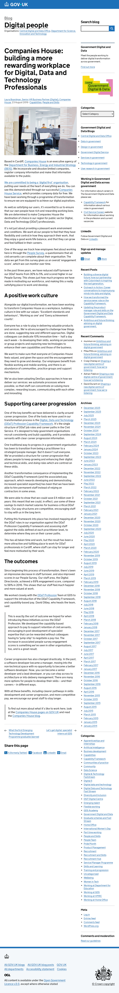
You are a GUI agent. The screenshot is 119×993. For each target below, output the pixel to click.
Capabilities (36, 102)
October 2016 (91, 680)
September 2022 (92, 476)
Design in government (92, 146)
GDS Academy (91, 810)
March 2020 (90, 547)
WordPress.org (91, 926)
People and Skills (51, 102)
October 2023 (91, 453)
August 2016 (90, 688)
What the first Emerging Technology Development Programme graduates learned (24, 733)
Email (63, 752)
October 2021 (91, 498)
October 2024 (91, 430)
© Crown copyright (103, 984)
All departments (14, 969)
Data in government (91, 141)
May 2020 (89, 540)
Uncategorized (91, 874)
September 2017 (92, 642)
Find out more (88, 67)
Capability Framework (95, 202)
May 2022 (89, 483)
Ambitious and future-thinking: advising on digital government (99, 323)
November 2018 (92, 589)
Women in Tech (91, 881)
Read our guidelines (91, 940)
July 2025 (89, 415)
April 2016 (89, 691)
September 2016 (92, 684)
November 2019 (92, 555)
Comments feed (92, 922)
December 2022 (92, 468)
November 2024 (92, 426)
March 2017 (90, 661)
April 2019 (89, 574)
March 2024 (90, 441)
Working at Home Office (96, 899)
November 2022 (92, 472)
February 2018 (91, 623)
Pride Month (90, 843)
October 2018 (91, 593)
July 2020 (89, 532)
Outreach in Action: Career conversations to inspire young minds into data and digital (99, 290)
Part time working (92, 832)
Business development (95, 751)
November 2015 (92, 695)
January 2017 (90, 669)
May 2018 (89, 612)
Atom (104, 259)
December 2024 (92, 423)
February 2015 (91, 718)
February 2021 (91, 510)
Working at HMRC (93, 896)
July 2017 (88, 650)
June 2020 (89, 536)
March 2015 (90, 714)
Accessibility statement (40, 969)
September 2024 (92, 434)
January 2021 (90, 513)
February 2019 (91, 582)
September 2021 (92, 502)
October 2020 (91, 525)
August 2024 (90, 438)
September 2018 (92, 597)
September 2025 (92, 411)
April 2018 (89, 616)
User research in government (95, 168)
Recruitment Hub (92, 858)
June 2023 (89, 460)
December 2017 (91, 631)
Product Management (95, 847)
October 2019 (91, 559)
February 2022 (91, 491)
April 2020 (89, 544)
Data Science (90, 770)
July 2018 (88, 604)
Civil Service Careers (94, 212)
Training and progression (96, 870)
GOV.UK (61, 964)
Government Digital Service (95, 152)
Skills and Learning (93, 866)
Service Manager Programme (98, 862)
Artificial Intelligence (94, 747)
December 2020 (92, 517)
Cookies (62, 969)
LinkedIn (51, 752)
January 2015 (90, 722)
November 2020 (92, 521)
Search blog (90, 22)
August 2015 (90, 706)
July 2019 (88, 566)
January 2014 (90, 725)
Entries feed (90, 918)
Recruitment (90, 851)
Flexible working (92, 806)
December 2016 (92, 672)
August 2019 (90, 563)
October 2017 (91, 638)
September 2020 (92, 529)
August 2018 (90, 600)
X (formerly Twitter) (17, 752)
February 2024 (91, 445)
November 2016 (92, 676)
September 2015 (92, 703)
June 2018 (89, 608)
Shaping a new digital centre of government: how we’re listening (99, 376)
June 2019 (89, 570)
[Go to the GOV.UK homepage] (16, 4)
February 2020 (91, 551)
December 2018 (92, 585)
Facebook (37, 752)
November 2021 (92, 495)
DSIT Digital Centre (93, 799)
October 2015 (91, 699)
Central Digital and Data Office (35, 31)
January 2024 (91, 449)
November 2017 (92, 635)
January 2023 (91, 464)
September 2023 (92, 457)
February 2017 (91, 665)
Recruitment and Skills (95, 855)
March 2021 (90, 506)
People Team (90, 840)
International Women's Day (97, 828)
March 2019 (90, 578)
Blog (8, 18)
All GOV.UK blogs (14, 964)
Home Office (90, 824)
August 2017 (90, 646)
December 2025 (92, 407)
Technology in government (94, 163)
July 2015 (88, 710)
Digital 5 (88, 780)
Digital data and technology (97, 784)
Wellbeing (89, 877)
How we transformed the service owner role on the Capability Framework (96, 300)
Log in (87, 914)
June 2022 (89, 479)
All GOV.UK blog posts (41, 964)
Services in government (92, 157)
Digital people (26, 25)
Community (89, 766)
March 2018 (90, 619)
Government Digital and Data (98, 814)
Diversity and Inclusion (95, 795)
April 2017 (89, 657)
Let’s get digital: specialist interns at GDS (59, 732)
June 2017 (89, 654)
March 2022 (90, 487)
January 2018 (90, 627)
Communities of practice (96, 762)
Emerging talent (92, 802)
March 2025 (90, 419)
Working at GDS (92, 892)
